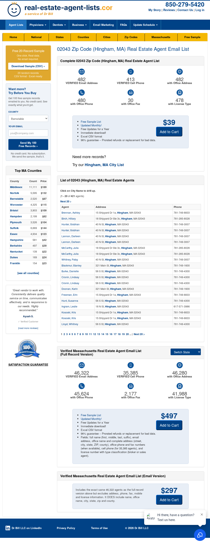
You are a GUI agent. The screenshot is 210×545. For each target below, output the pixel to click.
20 (127, 334)
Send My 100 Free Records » (28, 144)
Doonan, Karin (70, 289)
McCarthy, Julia (70, 248)
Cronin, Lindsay (70, 277)
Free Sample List (91, 122)
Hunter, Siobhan (71, 224)
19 (123, 334)
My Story (154, 10)
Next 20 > (139, 334)
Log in (199, 10)
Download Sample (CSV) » (28, 66)
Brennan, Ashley (71, 212)
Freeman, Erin (70, 295)
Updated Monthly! (91, 125)
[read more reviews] (28, 328)
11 (90, 334)
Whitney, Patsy (70, 259)
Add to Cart (169, 131)
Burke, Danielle (70, 271)
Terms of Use (99, 528)
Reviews (169, 10)
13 (98, 334)
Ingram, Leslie (69, 306)
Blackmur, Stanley (71, 265)
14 (102, 334)
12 (94, 334)
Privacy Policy (66, 528)
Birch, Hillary (69, 218)
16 (111, 334)
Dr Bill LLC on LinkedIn (27, 528)
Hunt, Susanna (70, 301)
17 (115, 334)
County (13, 111)
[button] (37, 25)
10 (86, 334)
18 (119, 334)
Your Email (15, 126)
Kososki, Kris (69, 312)
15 (106, 334)
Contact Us (185, 10)
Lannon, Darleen (71, 236)
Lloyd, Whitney (70, 324)
